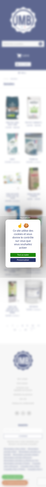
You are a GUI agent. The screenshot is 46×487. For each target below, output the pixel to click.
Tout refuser (25, 218)
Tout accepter (23, 255)
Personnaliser (23, 260)
